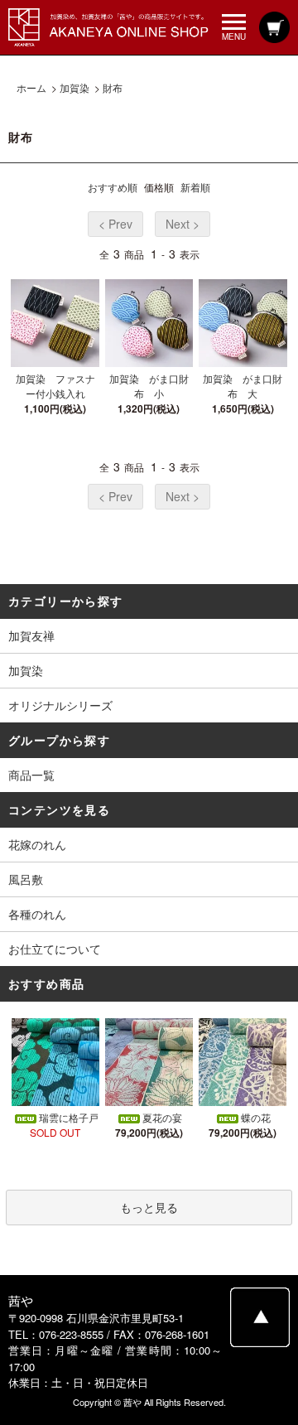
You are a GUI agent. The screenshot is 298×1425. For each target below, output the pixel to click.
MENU (234, 36)
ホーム (31, 87)
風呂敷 (25, 879)
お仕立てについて (54, 948)
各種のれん (37, 914)
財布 (113, 87)
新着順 (195, 187)
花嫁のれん (37, 844)
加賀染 (74, 87)
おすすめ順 (112, 187)
